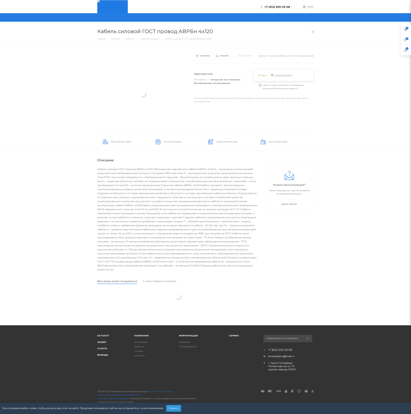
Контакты (139, 355)
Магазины (184, 342)
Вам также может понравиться (117, 281)
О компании (140, 342)
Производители (188, 346)
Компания (141, 335)
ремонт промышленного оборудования (119, 395)
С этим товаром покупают (159, 281)
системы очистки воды (160, 391)
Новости (139, 346)
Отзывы (138, 351)
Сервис (234, 335)
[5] (250, 56)
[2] (242, 56)
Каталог (103, 335)
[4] (247, 56)
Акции (101, 342)
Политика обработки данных (113, 398)
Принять (174, 408)
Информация (188, 335)
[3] (245, 56)
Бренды (102, 355)
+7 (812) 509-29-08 (277, 7)
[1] (239, 56)
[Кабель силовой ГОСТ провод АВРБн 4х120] (143, 93)
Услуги (102, 348)
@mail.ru (289, 356)
